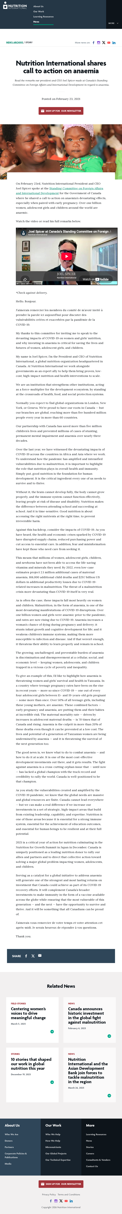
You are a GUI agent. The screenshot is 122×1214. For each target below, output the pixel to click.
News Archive (14, 42)
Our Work (38, 11)
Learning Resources (43, 16)
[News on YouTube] (109, 43)
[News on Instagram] (99, 43)
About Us (38, 6)
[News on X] (104, 43)
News (36, 21)
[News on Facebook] (93, 43)
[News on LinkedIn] (114, 43)
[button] (114, 23)
